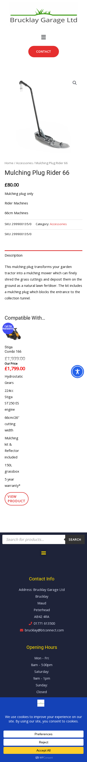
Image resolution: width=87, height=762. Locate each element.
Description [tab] (14, 255)
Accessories (24, 163)
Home (9, 163)
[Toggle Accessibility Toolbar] (77, 372)
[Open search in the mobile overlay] (43, 539)
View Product (17, 498)
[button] (43, 37)
